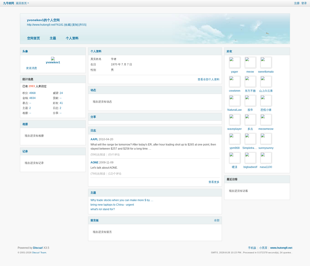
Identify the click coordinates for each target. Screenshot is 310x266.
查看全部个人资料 (208, 79)
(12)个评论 (114, 173)
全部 (216, 220)
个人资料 (72, 38)
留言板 (95, 220)
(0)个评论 (114, 154)
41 (61, 103)
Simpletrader (250, 148)
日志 (93, 130)
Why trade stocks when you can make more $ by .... (122, 200)
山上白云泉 (266, 90)
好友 (229, 51)
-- (61, 98)
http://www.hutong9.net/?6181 (45, 24)
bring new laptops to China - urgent (112, 204)
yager (234, 71)
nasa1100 (266, 167)
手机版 (252, 247)
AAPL (94, 139)
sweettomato (266, 71)
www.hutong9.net (281, 247)
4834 (32, 98)
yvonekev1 (53, 62)
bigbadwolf (250, 167)
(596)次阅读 (98, 154)
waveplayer (234, 129)
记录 (25, 151)
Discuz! (38, 247)
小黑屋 (263, 247)
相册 (25, 124)
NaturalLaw (234, 109)
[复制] (75, 24)
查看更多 (214, 182)
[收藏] (67, 24)
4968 (32, 93)
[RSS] (82, 24)
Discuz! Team (39, 252)
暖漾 (234, 167)
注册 (297, 3)
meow (250, 71)
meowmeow (265, 129)
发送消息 (31, 68)
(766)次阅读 (98, 173)
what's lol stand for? (103, 209)
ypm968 (235, 148)
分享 (93, 116)
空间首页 (33, 38)
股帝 (250, 109)
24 (61, 93)
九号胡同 (8, 3)
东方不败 (250, 90)
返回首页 (21, 3)
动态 (93, 90)
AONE (94, 162)
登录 (304, 3)
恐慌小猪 (266, 109)
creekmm (234, 90)
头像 (25, 51)
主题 (53, 38)
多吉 (250, 129)
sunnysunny (265, 148)
